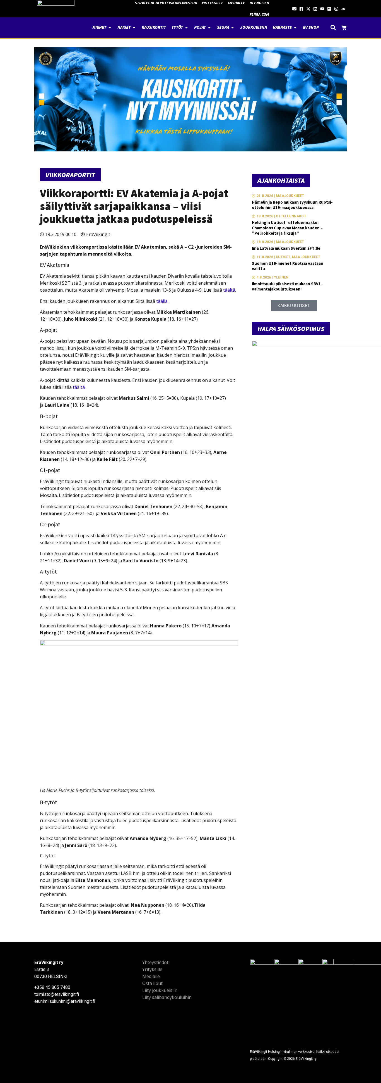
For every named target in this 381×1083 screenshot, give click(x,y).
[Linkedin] (315, 8)
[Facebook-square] (301, 8)
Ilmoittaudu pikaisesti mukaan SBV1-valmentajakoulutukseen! (287, 286)
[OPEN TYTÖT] (186, 27)
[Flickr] (329, 8)
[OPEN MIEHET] (110, 27)
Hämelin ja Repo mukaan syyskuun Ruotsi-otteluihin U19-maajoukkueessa (292, 204)
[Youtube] (322, 8)
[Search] (333, 27)
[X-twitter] (308, 8)
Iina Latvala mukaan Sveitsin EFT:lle (286, 248)
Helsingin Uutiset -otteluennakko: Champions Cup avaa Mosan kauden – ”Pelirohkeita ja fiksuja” (287, 228)
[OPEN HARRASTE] (295, 27)
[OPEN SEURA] (232, 27)
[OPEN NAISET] (134, 27)
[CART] (344, 27)
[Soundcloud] (343, 8)
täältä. (229, 290)
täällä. (162, 301)
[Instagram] (336, 8)
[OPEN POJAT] (209, 27)
